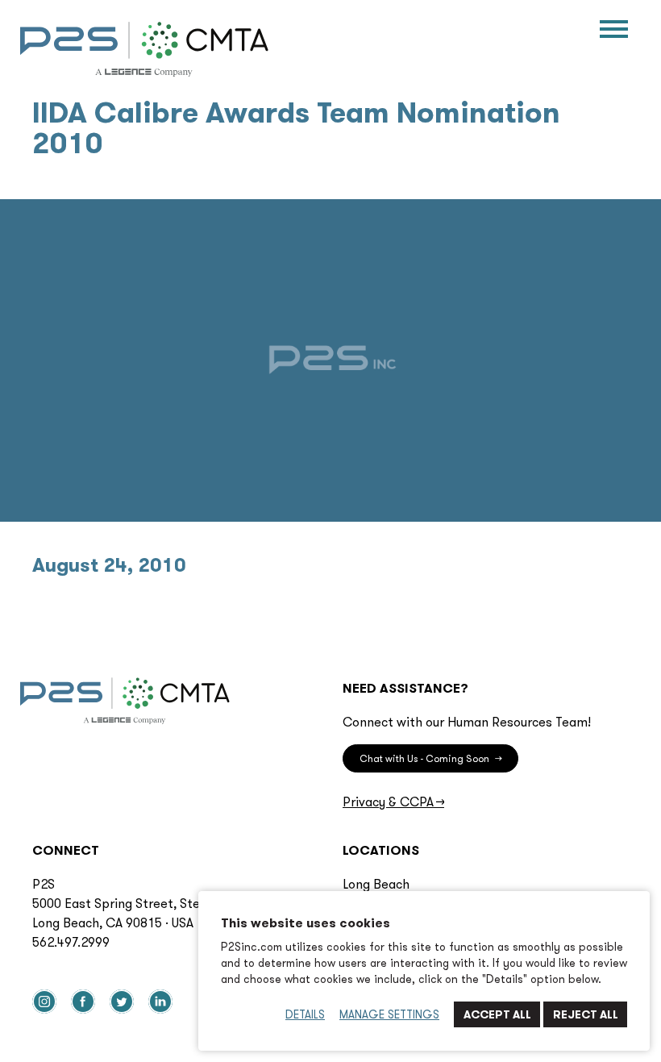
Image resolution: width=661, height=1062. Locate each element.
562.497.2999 (71, 942)
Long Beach (376, 884)
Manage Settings (389, 1014)
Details (305, 1014)
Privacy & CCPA (393, 801)
